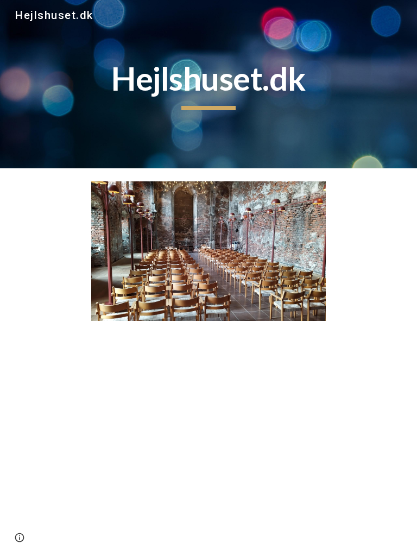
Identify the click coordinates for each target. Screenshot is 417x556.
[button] (19, 537)
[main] (208, 84)
